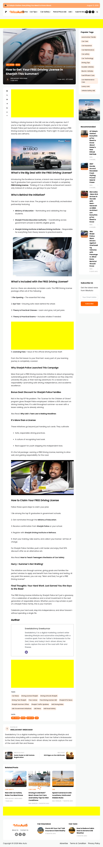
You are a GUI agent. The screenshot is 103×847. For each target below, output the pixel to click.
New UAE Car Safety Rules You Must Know (14, 794)
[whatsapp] (7, 112)
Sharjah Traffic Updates (40, 704)
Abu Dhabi (10, 65)
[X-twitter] (90, 12)
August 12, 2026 (92, 5)
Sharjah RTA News (65, 700)
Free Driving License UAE (48, 700)
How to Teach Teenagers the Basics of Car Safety (42, 557)
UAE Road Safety (50, 709)
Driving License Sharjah (29, 696)
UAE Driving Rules (57, 704)
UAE (36, 718)
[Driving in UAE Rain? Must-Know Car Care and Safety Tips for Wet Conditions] (39, 779)
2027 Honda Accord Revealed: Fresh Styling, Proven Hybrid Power (94, 173)
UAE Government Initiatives (21, 709)
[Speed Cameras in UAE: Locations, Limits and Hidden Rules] (63, 779)
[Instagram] (93, 12)
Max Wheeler (33, 803)
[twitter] (7, 95)
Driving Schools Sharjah (48, 696)
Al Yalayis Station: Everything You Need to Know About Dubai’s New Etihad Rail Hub (40, 5)
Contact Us (24, 830)
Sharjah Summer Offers (20, 704)
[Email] (26, 652)
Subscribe (89, 304)
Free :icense (33, 700)
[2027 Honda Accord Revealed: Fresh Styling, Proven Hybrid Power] (84, 166)
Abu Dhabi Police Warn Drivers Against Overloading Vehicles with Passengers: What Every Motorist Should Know (94, 248)
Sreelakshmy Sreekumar (18, 78)
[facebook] (7, 91)
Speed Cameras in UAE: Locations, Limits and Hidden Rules (62, 795)
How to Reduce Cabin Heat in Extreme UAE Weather (85, 830)
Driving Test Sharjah (19, 700)
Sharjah (30, 718)
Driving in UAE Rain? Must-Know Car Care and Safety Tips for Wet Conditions (39, 796)
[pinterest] (7, 99)
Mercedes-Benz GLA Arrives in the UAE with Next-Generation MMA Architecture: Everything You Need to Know (94, 207)
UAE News (37, 709)
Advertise (64, 843)
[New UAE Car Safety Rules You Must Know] (16, 779)
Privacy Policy (94, 843)
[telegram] (7, 103)
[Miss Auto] (14, 12)
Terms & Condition (78, 843)
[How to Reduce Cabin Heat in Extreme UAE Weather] (72, 830)
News (18, 65)
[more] (7, 115)
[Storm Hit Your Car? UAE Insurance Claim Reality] (40, 830)
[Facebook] (16, 834)
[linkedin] (7, 107)
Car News (15, 696)
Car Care (32, 789)
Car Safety (9, 789)
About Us (15, 830)
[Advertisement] (51, 23)
